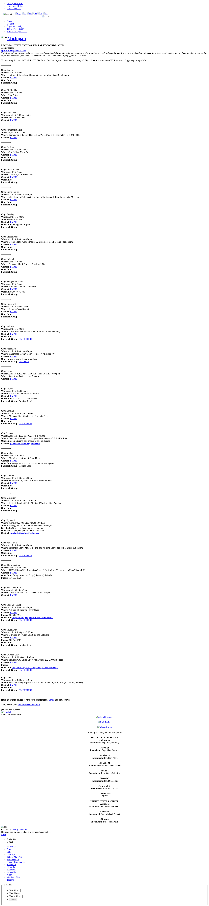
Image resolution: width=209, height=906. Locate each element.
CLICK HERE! (26, 339)
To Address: (14, 890)
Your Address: (15, 896)
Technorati (11, 864)
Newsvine (11, 869)
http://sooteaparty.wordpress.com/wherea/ (32, 617)
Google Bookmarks (15, 862)
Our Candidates (14, 8)
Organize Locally (14, 26)
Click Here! (24, 361)
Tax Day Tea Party (15, 29)
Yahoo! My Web (14, 857)
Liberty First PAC (15, 3)
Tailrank (10, 880)
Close (3, 834)
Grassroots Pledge (15, 6)
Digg (9, 849)
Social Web (12, 839)
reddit (9, 875)
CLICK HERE (25, 423)
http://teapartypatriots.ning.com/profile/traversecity (35, 667)
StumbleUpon (13, 859)
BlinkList (11, 867)
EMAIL (13, 77)
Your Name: (14, 893)
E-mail (10, 842)
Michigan (16, 38)
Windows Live (13, 877)
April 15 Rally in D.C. (17, 31)
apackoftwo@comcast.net (13, 50)
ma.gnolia (11, 872)
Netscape (11, 854)
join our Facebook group (28, 704)
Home (9, 21)
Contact (10, 24)
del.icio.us (11, 846)
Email (51, 700)
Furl (9, 852)
